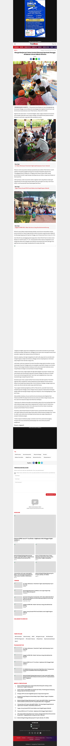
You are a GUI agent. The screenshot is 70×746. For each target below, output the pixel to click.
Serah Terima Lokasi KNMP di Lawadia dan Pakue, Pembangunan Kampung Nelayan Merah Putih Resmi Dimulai (36, 690)
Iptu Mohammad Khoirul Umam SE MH (28, 454)
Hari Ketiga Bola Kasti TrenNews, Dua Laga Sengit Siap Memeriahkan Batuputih (36, 591)
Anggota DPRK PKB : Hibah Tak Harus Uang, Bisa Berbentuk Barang (32, 227)
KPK (33, 636)
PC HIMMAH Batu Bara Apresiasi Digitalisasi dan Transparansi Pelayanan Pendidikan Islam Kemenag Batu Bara (38, 669)
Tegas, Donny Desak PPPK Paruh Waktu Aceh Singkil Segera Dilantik (32, 188)
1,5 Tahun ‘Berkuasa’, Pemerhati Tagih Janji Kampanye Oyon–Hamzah (32, 165)
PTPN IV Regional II (20, 638)
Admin (34, 56)
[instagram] (35, 733)
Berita (15, 50)
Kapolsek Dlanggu (37, 454)
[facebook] (30, 733)
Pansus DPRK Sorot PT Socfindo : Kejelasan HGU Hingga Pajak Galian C (33, 539)
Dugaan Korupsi (40, 636)
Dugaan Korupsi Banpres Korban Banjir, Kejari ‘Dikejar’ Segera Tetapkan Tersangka (35, 697)
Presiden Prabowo (31, 638)
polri (17, 641)
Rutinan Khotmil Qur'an (37, 457)
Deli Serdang (27, 636)
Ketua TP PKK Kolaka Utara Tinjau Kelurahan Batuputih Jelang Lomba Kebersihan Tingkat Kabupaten (44, 557)
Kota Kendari (19, 636)
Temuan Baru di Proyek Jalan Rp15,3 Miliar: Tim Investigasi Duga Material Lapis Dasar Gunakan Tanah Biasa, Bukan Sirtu (23, 575)
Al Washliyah (50, 636)
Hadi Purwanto (18, 454)
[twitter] (32, 733)
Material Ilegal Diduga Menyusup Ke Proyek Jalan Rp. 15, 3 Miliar (44, 574)
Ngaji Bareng (28, 457)
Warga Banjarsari (47, 457)
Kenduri (45, 454)
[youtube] (40, 733)
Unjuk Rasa (40, 638)
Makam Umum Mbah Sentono (19, 457)
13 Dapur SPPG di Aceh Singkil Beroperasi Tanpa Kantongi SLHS (33, 693)
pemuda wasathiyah (50, 638)
